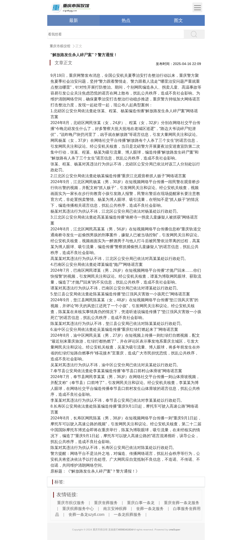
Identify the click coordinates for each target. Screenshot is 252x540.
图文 (178, 20)
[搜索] (194, 34)
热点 (126, 20)
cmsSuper (174, 529)
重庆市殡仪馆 (60, 46)
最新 (73, 20)
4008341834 (125, 529)
